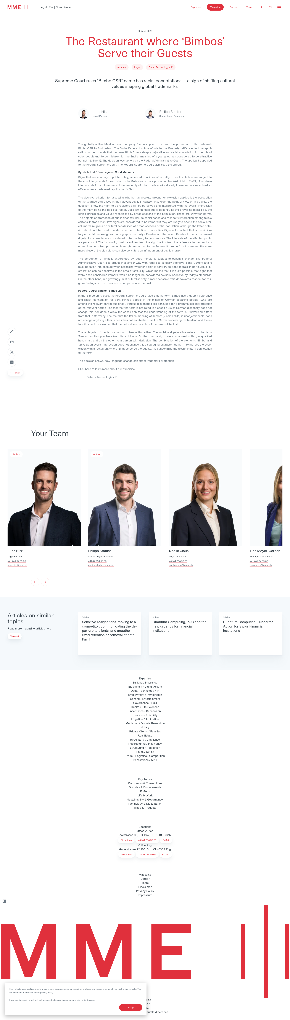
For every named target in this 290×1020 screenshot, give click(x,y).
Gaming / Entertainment (145, 698)
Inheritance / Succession (145, 711)
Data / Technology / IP (145, 690)
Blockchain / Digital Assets (145, 686)
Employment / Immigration (145, 694)
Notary (145, 727)
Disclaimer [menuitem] (145, 887)
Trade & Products (145, 807)
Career (233, 7)
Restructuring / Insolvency (145, 743)
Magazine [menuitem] (145, 874)
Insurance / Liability (145, 715)
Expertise (196, 7)
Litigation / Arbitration (145, 719)
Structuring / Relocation (145, 747)
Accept (130, 1007)
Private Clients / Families (145, 731)
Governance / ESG (145, 703)
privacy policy (46, 992)
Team (249, 7)
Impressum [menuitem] (145, 895)
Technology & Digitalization (145, 803)
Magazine (215, 7)
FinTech (145, 791)
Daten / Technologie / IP (102, 377)
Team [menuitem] (145, 882)
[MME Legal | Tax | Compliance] (145, 951)
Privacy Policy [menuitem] (145, 891)
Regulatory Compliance (145, 739)
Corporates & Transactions (145, 783)
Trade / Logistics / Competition (145, 755)
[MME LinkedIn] (4, 901)
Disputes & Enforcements (145, 787)
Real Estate (145, 735)
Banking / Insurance (145, 682)
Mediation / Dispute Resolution (145, 723)
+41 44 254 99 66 (17, 561)
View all (14, 636)
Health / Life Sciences (145, 707)
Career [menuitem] (145, 878)
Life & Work (145, 795)
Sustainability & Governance (145, 799)
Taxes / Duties (145, 751)
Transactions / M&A (145, 760)
